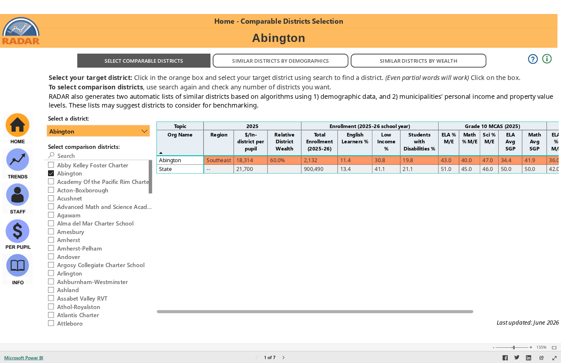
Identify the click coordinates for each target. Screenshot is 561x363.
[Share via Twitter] (516, 358)
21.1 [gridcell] (408, 169)
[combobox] (98, 130)
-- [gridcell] (208, 169)
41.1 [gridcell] (380, 169)
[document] (278, 21)
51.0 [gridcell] (446, 169)
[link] (21, 30)
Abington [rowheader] (170, 160)
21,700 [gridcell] (244, 169)
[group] (278, 21)
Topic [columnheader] (180, 125)
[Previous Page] (256, 358)
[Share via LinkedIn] (528, 358)
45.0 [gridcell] (466, 169)
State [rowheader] (165, 169)
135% (541, 347)
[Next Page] (283, 358)
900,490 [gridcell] (314, 169)
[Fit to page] (552, 347)
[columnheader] (253, 125)
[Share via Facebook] (505, 358)
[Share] (541, 358)
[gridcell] (219, 160)
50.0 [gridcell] (506, 169)
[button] (143, 61)
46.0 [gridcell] (487, 169)
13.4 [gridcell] (345, 169)
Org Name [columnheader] (180, 134)
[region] (280, 172)
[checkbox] (98, 164)
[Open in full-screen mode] (554, 358)
